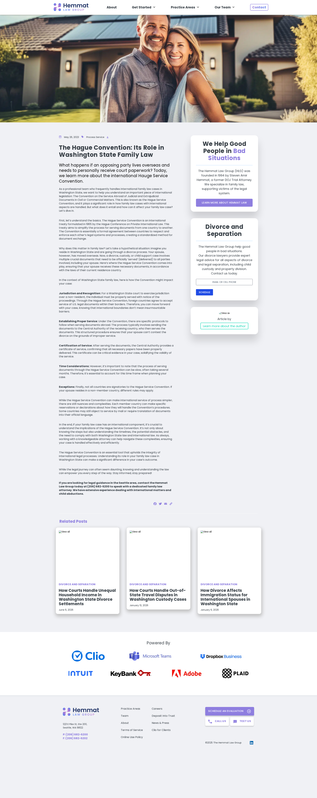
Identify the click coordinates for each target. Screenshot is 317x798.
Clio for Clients (161, 730)
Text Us (245, 721)
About (112, 7)
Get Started (141, 7)
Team (124, 716)
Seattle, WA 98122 (73, 727)
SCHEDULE (204, 292)
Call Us (220, 721)
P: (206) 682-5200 (75, 734)
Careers (157, 709)
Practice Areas (183, 7)
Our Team (223, 7)
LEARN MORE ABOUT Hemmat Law (224, 203)
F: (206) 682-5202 (75, 738)
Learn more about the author (224, 326)
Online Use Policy (132, 737)
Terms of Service (132, 730)
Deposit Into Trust (163, 716)
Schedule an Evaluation (225, 711)
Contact (259, 7)
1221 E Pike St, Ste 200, (75, 724)
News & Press (160, 723)
